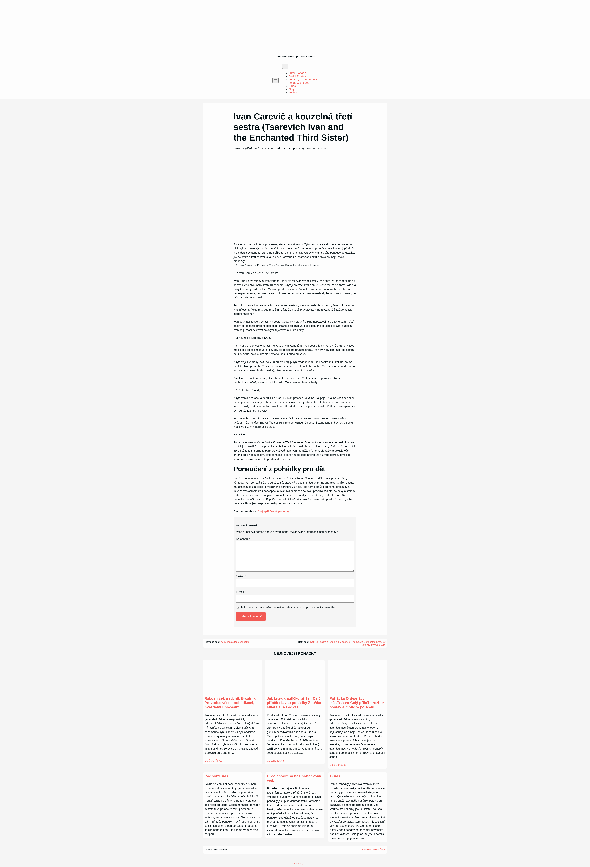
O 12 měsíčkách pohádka (235, 642)
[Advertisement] (295, 31)
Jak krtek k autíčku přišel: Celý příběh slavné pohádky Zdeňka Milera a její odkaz (294, 702)
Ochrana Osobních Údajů (373, 850)
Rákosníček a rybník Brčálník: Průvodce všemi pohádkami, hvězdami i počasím (231, 702)
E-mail (241, 591)
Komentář (243, 539)
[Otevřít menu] (275, 80)
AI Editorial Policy (295, 863)
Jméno (241, 576)
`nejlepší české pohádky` (274, 511)
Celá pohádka (213, 760)
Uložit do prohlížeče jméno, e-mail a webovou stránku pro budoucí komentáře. (287, 607)
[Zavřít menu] (285, 66)
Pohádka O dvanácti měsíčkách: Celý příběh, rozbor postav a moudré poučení (356, 702)
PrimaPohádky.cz (220, 850)
